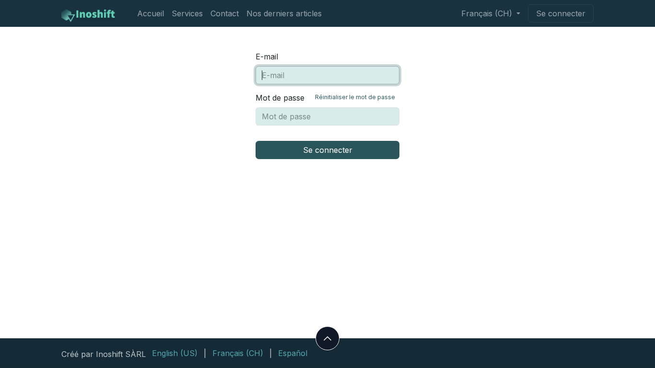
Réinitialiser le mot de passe (355, 97)
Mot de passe (325, 98)
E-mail (267, 56)
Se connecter (560, 13)
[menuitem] (150, 13)
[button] (327, 338)
